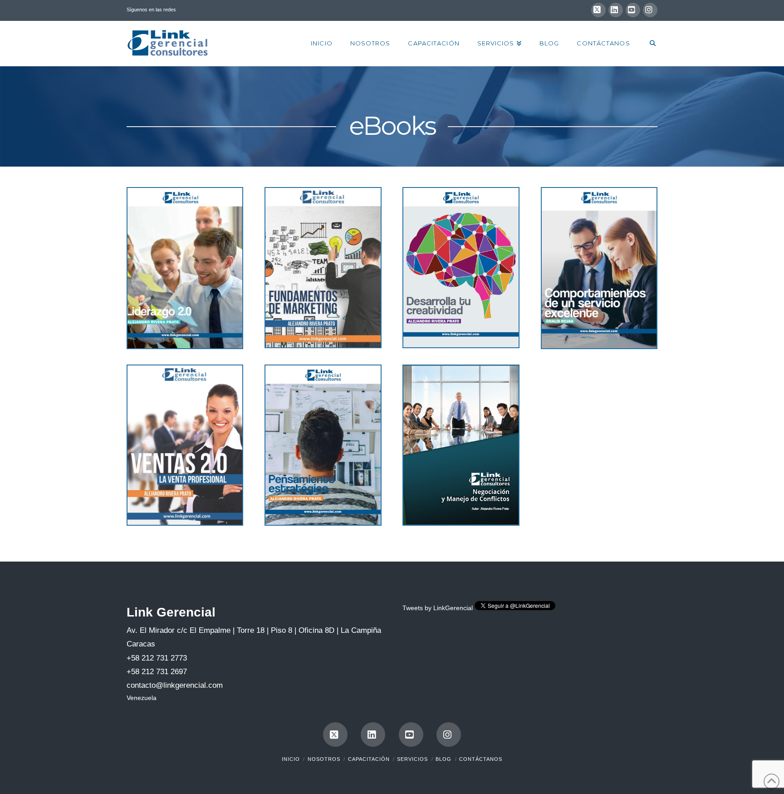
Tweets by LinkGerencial (437, 608)
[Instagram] (650, 10)
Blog (443, 759)
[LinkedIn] (615, 10)
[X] (598, 10)
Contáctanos (480, 759)
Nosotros (324, 759)
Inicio (291, 759)
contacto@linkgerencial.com (175, 685)
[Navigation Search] (648, 43)
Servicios (412, 759)
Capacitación (369, 759)
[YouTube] (633, 10)
